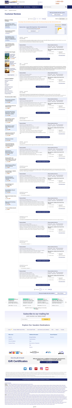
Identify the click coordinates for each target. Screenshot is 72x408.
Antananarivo (48, 394)
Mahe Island (18, 400)
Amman (30, 394)
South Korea (54, 391)
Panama (50, 390)
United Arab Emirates (61, 392)
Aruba (35, 385)
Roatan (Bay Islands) (8, 402)
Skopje (58, 402)
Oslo (22, 401)
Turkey (50, 392)
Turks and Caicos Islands (22, 404)
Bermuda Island (45, 395)
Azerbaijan (44, 385)
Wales (22, 393)
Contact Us (10, 339)
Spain (58, 391)
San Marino (22, 391)
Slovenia (46, 391)
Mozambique (14, 390)
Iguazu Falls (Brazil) (60, 47)
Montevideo (58, 400)
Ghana (12, 388)
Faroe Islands (49, 387)
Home (6, 10)
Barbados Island (28, 395)
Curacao (9, 387)
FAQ (30, 345)
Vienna (42, 404)
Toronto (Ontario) (60, 403)
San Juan (15, 402)
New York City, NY (18, 401)
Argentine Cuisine (8, 88)
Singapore (39, 391)
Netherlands (24, 390)
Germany (9, 388)
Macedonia (36, 389)
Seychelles (35, 391)
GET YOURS (49, 362)
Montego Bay (54, 400)
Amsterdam (33, 394)
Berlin (41, 395)
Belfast (35, 395)
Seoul (46, 402)
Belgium (58, 385)
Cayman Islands (46, 386)
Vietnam (19, 393)
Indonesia (49, 388)
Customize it (33, 31)
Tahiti (41, 403)
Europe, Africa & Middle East (12, 384)
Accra (11, 394)
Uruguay (6, 393)
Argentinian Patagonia (9, 80)
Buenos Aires (54, 47)
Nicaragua (33, 390)
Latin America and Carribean (28, 384)
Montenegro (6, 390)
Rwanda (19, 391)
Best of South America (9, 92)
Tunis (17, 404)
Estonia (42, 387)
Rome (13, 402)
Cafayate (6, 81)
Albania (10, 385)
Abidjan (8, 394)
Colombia (55, 386)
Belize (61, 385)
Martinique (54, 389)
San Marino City (20, 402)
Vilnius (45, 404)
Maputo (31, 400)
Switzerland (32, 392)
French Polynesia (64, 387)
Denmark (20, 387)
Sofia (60, 402)
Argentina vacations (12, 10)
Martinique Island (39, 400)
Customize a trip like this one (43, 58)
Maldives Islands (23, 400)
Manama (27, 400)
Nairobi (11, 401)
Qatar (10, 391)
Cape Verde (42, 386)
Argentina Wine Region (9, 86)
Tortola (15, 404)
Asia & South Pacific (31, 329)
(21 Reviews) (7, 40)
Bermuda (63, 385)
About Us (10, 337)
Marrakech (34, 400)
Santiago (40, 402)
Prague (34, 401)
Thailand (42, 392)
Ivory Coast (60, 388)
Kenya (11, 389)
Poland (63, 390)
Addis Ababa (15, 394)
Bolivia (6, 386)
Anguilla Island (43, 394)
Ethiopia (45, 387)
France (60, 387)
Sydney (38, 403)
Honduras (33, 388)
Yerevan (47, 404)
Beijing (33, 395)
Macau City (6, 400)
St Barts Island (64, 402)
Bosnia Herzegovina (13, 386)
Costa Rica (64, 386)
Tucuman (6, 85)
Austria (41, 385)
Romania (15, 391)
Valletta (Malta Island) (32, 404)
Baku (19, 395)
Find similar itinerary (62, 55)
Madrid (15, 400)
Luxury (9, 329)
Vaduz (28, 404)
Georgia (6, 388)
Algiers (21, 394)
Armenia (32, 385)
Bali (21, 395)
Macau (33, 389)
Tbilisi (48, 403)
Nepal (21, 390)
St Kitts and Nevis (7, 392)
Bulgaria (31, 386)
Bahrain (51, 385)
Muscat (62, 400)
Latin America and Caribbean (43, 329)
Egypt (37, 387)
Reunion (12, 391)
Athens (14, 395)
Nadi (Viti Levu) (7, 401)
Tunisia (47, 392)
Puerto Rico (6, 391)
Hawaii (57, 329)
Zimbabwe (27, 393)
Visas (30, 341)
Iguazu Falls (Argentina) (59, 46)
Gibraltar (15, 388)
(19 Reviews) (7, 47)
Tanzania (39, 392)
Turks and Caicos (54, 392)
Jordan (8, 389)
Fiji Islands (53, 387)
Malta (51, 389)
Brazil (54, 46)
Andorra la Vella (38, 394)
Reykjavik (53, 401)
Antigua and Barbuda (24, 385)
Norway (45, 390)
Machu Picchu (11, 400)
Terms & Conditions (12, 341)
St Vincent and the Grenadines (22, 392)
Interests (30, 347)
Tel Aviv (51, 403)
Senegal (29, 391)
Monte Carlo (49, 400)
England (39, 387)
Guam (24, 388)
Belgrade (38, 395)
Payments (52, 337)
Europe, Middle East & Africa (19, 329)
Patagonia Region (8, 93)
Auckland (16, 395)
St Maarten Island (20, 403)
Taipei (43, 403)
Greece (18, 388)
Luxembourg (30, 389)
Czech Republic (16, 387)
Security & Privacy (12, 343)
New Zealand (29, 390)
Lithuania (26, 389)
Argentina (49, 47)
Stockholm (35, 403)
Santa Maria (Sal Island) (34, 402)
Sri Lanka (60, 391)
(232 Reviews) (7, 27)
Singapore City (54, 402)
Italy (57, 388)
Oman (47, 390)
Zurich (54, 404)
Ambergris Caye (25, 394)
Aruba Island (7, 395)
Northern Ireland (40, 390)
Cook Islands (60, 386)
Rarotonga (44, 401)
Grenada (21, 388)
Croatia (6, 387)
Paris (31, 401)
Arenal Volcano (61, 394)
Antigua (52, 394)
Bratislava (59, 395)
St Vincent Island (26, 403)
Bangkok (24, 395)
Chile (50, 386)
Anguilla (18, 385)
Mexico (61, 389)
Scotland (26, 391)
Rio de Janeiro (50, 46)
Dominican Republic (29, 387)
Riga (56, 401)
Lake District (7, 84)
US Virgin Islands (10, 393)
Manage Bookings (32, 337)
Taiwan (36, 392)
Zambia (24, 393)
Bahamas (48, 385)
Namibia (18, 390)
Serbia (32, 391)
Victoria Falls (38, 404)
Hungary (41, 388)
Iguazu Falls (7, 89)
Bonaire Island (50, 395)
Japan (6, 389)
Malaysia (44, 389)
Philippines (59, 390)
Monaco (63, 389)
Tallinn (46, 403)
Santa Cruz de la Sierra (26, 402)
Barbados (54, 385)
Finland (57, 387)
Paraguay (53, 390)
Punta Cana (40, 401)
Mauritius (57, 389)
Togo (45, 392)
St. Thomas (31, 403)
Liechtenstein (22, 389)
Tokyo (56, 403)
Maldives (48, 389)
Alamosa (18, 394)
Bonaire (8, 386)
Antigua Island (56, 394)
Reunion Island (49, 401)
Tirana (54, 403)
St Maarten (15, 392)
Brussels (63, 395)
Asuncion (10, 395)
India (46, 388)
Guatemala (27, 388)
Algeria (13, 385)
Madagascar (41, 389)
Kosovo (13, 389)
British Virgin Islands (26, 386)
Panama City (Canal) (27, 401)
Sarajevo (43, 402)
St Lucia (12, 392)
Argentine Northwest (8, 90)
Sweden (29, 392)
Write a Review (57, 14)
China (53, 386)
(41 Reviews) (7, 33)
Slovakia (43, 391)
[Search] (65, 6)
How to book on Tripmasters (34, 343)
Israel (55, 388)
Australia (38, 385)
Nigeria (36, 390)
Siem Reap (49, 402)
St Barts (64, 391)
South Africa (50, 391)
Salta (6, 82)
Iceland (44, 388)
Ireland (53, 388)
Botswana (18, 386)
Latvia (18, 389)
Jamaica (63, 388)
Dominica (23, 387)
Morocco (10, 390)
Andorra (15, 385)
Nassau (14, 401)
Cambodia (34, 386)
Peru (56, 390)
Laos (16, 389)
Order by (57, 18)
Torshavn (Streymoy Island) (9, 404)
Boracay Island (55, 395)
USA (52, 329)
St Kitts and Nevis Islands (8, 403)
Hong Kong (37, 388)
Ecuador (34, 387)
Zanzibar (50, 404)
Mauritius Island (44, 400)
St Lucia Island (15, 403)
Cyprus (12, 387)
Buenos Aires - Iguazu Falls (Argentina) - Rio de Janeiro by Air (33, 27)
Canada (62, 329)
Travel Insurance (32, 339)
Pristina (37, 401)
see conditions (35, 353)
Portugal (65, 390)
